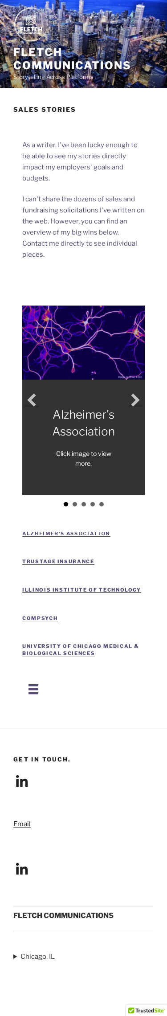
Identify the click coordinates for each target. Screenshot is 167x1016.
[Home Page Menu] (33, 689)
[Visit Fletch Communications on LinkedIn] (21, 784)
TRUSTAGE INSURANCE (58, 561)
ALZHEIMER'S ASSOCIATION (66, 533)
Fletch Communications (72, 59)
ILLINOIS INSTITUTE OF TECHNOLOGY (81, 590)
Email (22, 824)
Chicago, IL (37, 957)
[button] (31, 400)
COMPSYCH (39, 618)
